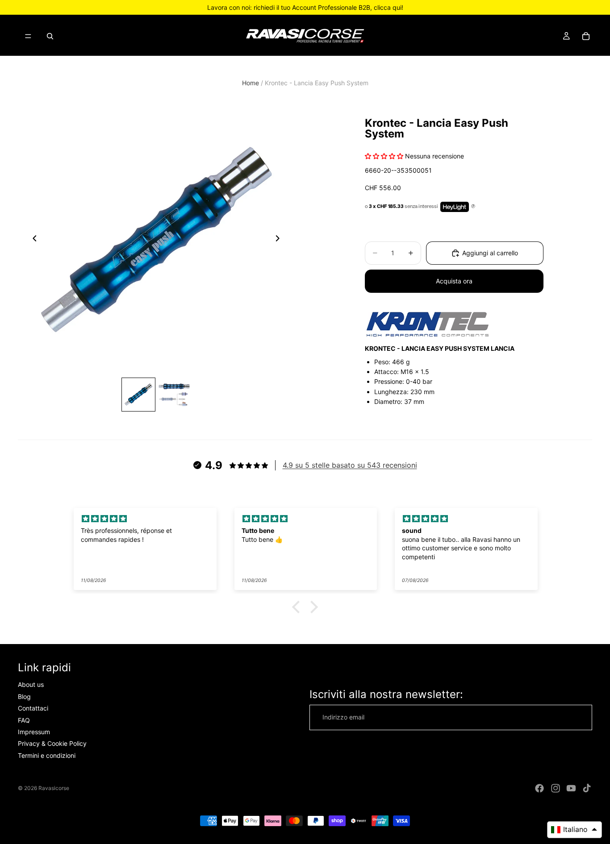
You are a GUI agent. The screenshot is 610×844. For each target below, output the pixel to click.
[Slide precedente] (32, 239)
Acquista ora (454, 281)
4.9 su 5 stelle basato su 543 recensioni (350, 465)
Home (250, 83)
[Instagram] (555, 788)
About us (31, 684)
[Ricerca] (50, 36)
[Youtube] (571, 788)
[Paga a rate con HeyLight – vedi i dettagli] (473, 206)
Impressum (34, 732)
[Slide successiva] (280, 239)
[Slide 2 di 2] (174, 394)
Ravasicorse (53, 788)
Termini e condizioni (46, 755)
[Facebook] (539, 788)
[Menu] (28, 36)
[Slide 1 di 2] (138, 394)
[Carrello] (586, 36)
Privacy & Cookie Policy (52, 743)
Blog (24, 696)
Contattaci (33, 708)
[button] (298, 607)
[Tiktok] (586, 788)
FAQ (24, 719)
